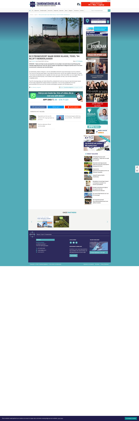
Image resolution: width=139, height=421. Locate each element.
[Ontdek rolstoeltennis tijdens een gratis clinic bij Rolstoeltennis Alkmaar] (88, 189)
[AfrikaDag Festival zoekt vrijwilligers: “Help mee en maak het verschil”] (88, 159)
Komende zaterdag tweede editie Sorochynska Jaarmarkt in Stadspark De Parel (101, 164)
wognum (38, 87)
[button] (30, 222)
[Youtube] (73, 242)
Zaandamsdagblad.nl (49, 3)
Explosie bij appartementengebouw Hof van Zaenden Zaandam (101, 170)
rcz (31, 87)
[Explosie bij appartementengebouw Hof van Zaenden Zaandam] (88, 171)
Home (31, 14)
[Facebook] (71, 242)
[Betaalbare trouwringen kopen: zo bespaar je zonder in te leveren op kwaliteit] (88, 183)
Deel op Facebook (40, 107)
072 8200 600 (41, 248)
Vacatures (76, 10)
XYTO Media (79, 61)
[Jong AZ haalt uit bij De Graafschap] (88, 177)
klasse (34, 87)
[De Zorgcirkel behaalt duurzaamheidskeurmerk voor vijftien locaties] (88, 201)
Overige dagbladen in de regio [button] (97, 252)
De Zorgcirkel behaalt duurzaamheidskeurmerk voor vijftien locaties (100, 201)
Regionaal (56, 10)
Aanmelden (73, 255)
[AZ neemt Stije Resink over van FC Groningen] (88, 195)
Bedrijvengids (43, 10)
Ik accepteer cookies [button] (131, 418)
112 (32, 10)
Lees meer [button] (60, 418)
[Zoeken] (109, 10)
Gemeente (50, 10)
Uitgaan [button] (70, 10)
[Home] (30, 10)
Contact (82, 10)
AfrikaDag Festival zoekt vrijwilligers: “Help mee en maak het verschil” (101, 158)
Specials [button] (61, 10)
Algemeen (36, 10)
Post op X (56, 107)
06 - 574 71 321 (61, 100)
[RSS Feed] (76, 242)
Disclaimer (97, 264)
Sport (66, 10)
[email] (137, 171)
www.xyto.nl (41, 252)
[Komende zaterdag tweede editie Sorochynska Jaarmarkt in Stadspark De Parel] (88, 165)
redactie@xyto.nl (42, 250)
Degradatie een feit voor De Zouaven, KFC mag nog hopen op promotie (46, 117)
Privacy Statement (105, 264)
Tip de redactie (74, 107)
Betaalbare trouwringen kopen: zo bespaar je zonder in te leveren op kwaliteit (101, 183)
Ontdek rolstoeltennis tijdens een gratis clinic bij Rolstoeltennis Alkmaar (100, 189)
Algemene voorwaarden (89, 264)
